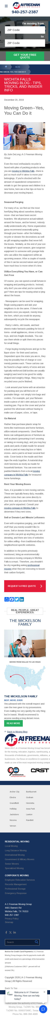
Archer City (14, 792)
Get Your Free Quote (25, 56)
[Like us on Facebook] (6, 933)
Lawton (29, 814)
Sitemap (9, 922)
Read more (13, 723)
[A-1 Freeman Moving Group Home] (26, 5)
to (42, 36)
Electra (13, 797)
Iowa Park (30, 809)
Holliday (13, 809)
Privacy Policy (11, 918)
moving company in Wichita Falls (20, 508)
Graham (29, 797)
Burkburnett (31, 792)
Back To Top (11, 988)
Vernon (13, 826)
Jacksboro (14, 814)
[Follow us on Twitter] (10, 933)
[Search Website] (36, 942)
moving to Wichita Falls (23, 171)
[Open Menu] (6, 6)
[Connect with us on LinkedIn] (14, 933)
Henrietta (30, 803)
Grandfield (14, 803)
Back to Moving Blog (17, 732)
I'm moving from (33, 23)
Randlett (29, 820)
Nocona (13, 820)
